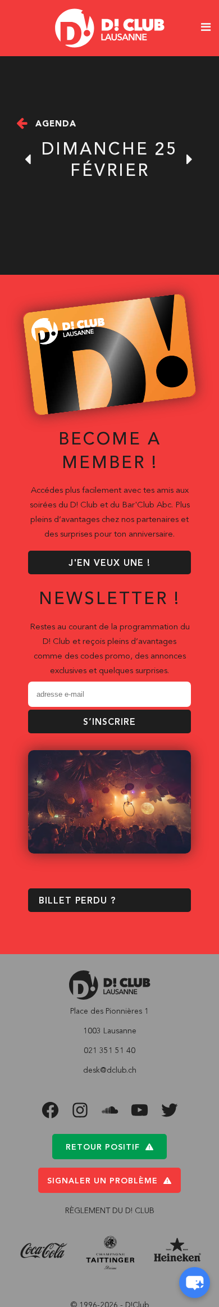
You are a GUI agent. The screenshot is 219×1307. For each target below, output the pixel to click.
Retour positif (103, 1147)
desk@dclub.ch (109, 1070)
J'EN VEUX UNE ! (109, 563)
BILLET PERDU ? (77, 901)
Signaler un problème (102, 1181)
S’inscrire (109, 722)
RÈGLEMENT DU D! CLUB (109, 1211)
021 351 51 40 (109, 1051)
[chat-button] (194, 1282)
